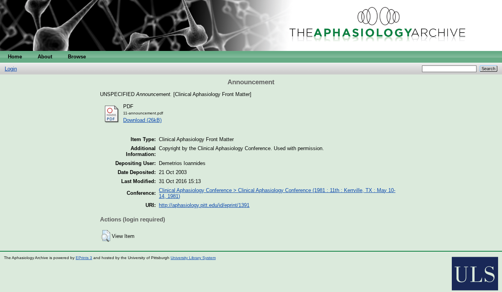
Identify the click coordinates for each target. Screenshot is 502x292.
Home (15, 57)
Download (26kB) (142, 120)
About (45, 57)
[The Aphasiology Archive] (251, 49)
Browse (77, 57)
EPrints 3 (84, 258)
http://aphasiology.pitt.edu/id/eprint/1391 (204, 205)
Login (11, 69)
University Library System (193, 258)
